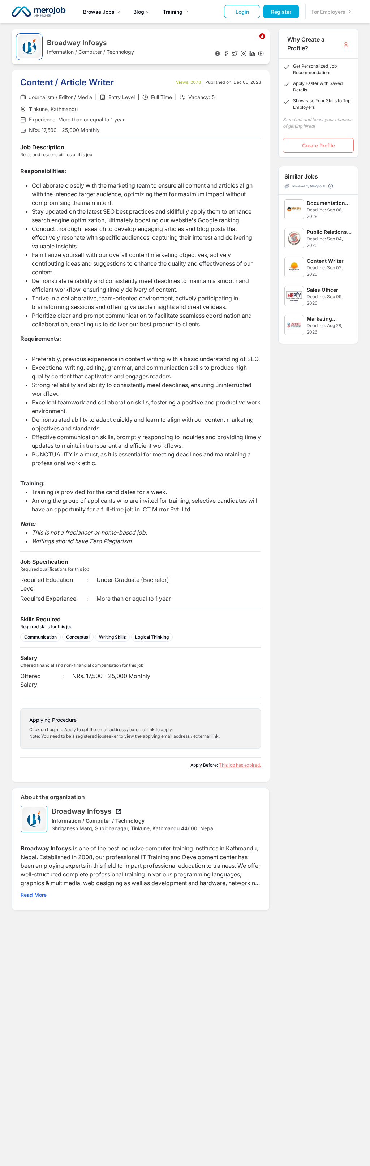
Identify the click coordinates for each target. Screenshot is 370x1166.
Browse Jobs (99, 12)
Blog (138, 12)
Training (172, 12)
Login (242, 12)
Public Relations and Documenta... (328, 232)
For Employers (328, 12)
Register (281, 12)
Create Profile (318, 145)
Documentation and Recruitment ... (327, 203)
